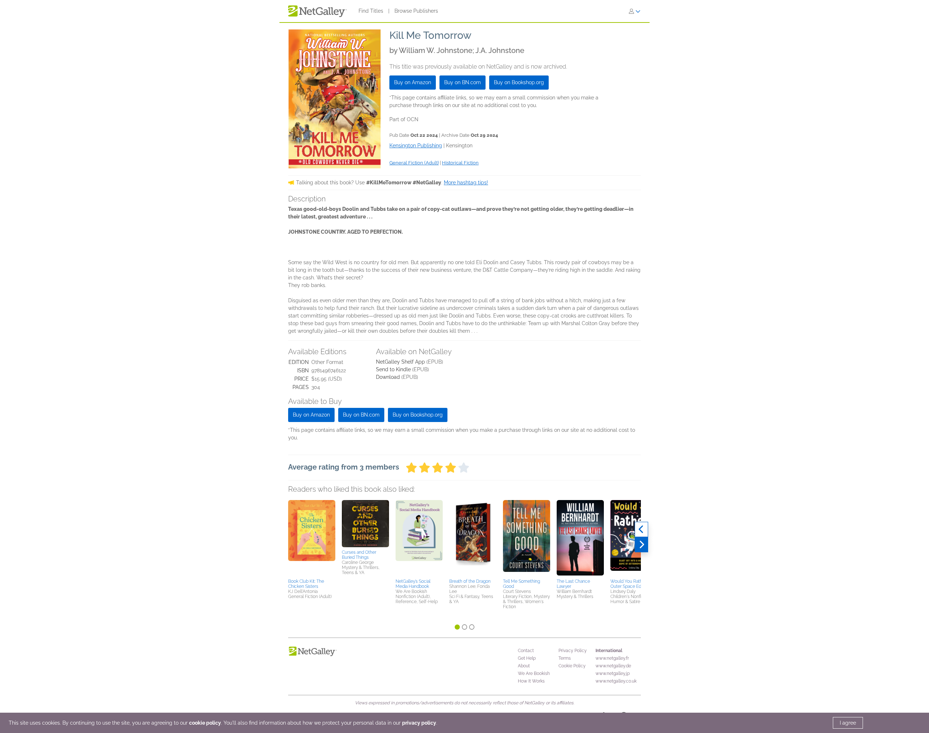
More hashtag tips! (466, 182)
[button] (311, 538)
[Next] (641, 544)
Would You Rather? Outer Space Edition (629, 584)
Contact (526, 650)
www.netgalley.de (613, 665)
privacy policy (419, 723)
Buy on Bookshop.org (519, 82)
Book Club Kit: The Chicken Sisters (306, 584)
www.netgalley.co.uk (616, 681)
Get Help (527, 658)
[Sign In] (634, 11)
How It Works (531, 681)
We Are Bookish (534, 673)
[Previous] (641, 529)
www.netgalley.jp (613, 673)
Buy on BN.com (462, 82)
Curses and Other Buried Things (359, 555)
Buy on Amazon (412, 82)
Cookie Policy (572, 665)
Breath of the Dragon (470, 581)
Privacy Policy (572, 650)
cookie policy (205, 723)
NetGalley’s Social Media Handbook (413, 584)
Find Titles (371, 11)
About (524, 665)
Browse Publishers (416, 11)
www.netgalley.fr (612, 658)
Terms (564, 658)
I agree (848, 723)
